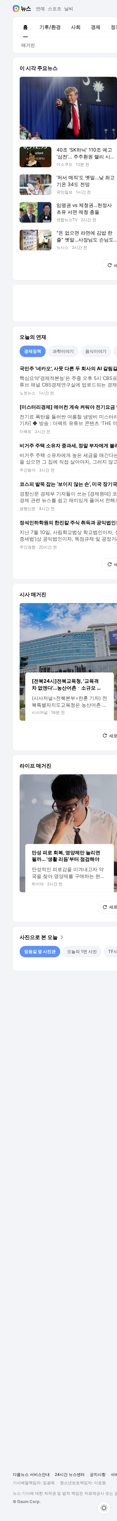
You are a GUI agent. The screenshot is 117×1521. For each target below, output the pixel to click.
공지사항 (98, 1474)
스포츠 (54, 8)
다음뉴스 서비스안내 (31, 1474)
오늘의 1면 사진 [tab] (82, 951)
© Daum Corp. (27, 1501)
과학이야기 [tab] (63, 351)
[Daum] (17, 8)
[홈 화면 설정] (104, 1508)
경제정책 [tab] (32, 351)
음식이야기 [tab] (95, 351)
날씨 (68, 8)
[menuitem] (25, 27)
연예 (40, 8)
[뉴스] (26, 8)
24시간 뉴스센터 (70, 1474)
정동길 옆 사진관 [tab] (40, 951)
